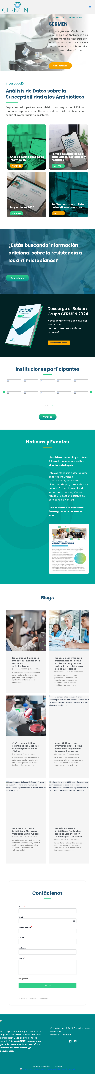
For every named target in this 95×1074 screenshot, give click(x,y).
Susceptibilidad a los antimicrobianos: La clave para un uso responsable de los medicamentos (68, 747)
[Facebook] (70, 1041)
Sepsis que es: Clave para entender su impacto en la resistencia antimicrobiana (26, 661)
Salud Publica (35, 669)
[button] (4, 391)
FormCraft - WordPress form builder (33, 998)
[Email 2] (75, 1041)
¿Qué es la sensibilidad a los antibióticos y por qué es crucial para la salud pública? (25, 747)
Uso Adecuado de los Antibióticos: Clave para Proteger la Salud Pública (25, 831)
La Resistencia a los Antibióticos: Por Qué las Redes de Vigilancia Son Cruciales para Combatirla (68, 832)
